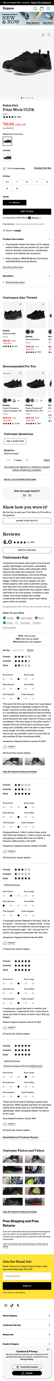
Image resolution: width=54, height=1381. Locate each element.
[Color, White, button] (36, 400)
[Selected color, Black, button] (28, 332)
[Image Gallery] (13, 761)
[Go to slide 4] (28, 97)
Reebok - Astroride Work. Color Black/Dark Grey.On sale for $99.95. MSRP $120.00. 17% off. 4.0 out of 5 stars (13, 324)
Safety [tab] (10, 623)
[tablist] (27, 622)
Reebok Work (10, 105)
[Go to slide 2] (23, 97)
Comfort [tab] (37, 623)
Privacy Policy (26, 1359)
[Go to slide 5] (30, 97)
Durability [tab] (25, 623)
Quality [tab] (10, 618)
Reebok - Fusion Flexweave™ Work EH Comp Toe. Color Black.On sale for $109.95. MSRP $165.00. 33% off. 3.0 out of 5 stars (36, 397)
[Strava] (18, 1305)
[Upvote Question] (8, 460)
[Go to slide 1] (21, 97)
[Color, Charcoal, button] (32, 400)
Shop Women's (33, 23)
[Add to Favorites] (20, 304)
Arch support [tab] (9, 627)
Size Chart (8, 276)
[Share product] (43, 34)
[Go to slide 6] (32, 97)
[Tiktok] (12, 1305)
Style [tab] (40, 618)
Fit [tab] (16, 623)
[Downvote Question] (27, 460)
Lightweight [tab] (26, 618)
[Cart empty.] (42, 8)
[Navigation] (48, 8)
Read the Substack (41, 2)
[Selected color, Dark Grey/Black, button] (50, 332)
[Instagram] (6, 1305)
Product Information (13, 239)
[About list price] (13, 128)
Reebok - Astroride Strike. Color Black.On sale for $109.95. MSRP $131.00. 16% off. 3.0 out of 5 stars (36, 327)
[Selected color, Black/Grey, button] (5, 400)
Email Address (13, 1276)
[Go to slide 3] (25, 97)
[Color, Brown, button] (9, 400)
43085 (18, 230)
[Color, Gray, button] (32, 332)
